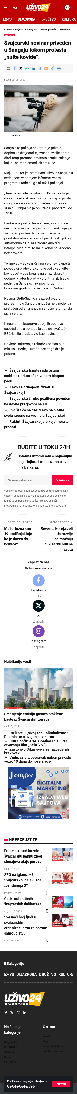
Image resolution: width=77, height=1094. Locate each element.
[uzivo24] (38, 7)
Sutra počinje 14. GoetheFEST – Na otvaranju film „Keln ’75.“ (35, 743)
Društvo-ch (57, 857)
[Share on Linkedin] (33, 68)
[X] (38, 612)
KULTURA (67, 974)
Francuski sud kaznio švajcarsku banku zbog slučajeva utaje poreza (23, 856)
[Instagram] (38, 637)
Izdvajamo (18, 708)
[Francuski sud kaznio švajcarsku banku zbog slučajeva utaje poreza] (62, 854)
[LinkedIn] (25, 1013)
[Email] (46, 68)
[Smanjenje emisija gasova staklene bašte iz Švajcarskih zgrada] (38, 688)
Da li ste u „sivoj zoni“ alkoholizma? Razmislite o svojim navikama (36, 735)
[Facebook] (38, 586)
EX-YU (9, 974)
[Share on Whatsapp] (27, 68)
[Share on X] (21, 68)
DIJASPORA (27, 974)
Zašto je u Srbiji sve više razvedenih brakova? (36, 751)
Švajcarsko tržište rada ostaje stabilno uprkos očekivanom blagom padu (34, 375)
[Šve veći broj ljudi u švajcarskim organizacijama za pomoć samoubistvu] (62, 920)
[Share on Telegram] (40, 68)
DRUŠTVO (8, 708)
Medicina (67, 881)
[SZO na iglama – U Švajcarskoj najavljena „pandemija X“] (62, 878)
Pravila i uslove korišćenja (21, 1086)
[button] (61, 1084)
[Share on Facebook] (14, 68)
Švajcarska (9, 35)
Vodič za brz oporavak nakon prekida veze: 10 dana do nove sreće (37, 759)
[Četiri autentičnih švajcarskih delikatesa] (62, 902)
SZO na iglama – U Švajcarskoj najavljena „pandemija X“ (23, 880)
